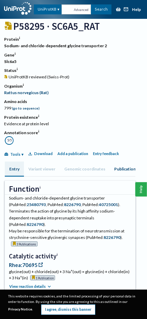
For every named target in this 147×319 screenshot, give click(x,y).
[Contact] (126, 10)
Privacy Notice (20, 309)
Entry (14, 168)
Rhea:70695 (23, 265)
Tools (15, 154)
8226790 (72, 204)
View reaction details (27, 286)
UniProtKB (47, 9)
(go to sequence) (26, 108)
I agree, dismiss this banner (68, 309)
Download (43, 153)
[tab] (14, 169)
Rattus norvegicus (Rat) (26, 92)
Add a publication (72, 153)
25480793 (36, 204)
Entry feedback (106, 153)
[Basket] (118, 10)
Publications (126, 168)
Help (136, 10)
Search (101, 9)
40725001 (108, 204)
